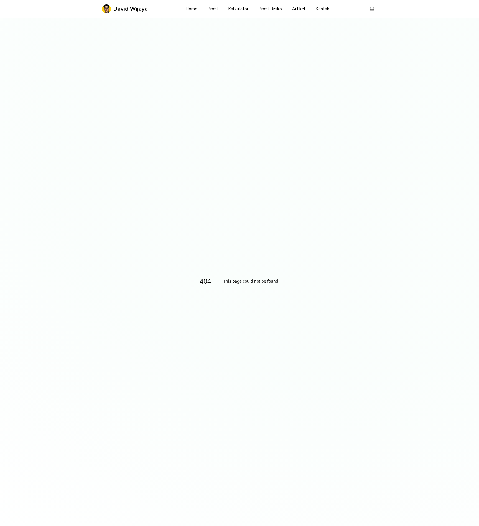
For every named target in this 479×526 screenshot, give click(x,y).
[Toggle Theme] (372, 9)
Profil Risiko (270, 9)
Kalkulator (238, 9)
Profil (212, 9)
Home (191, 9)
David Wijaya (130, 8)
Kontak (322, 9)
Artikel (298, 9)
